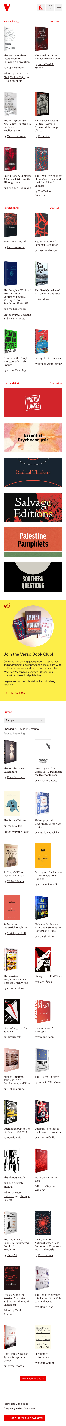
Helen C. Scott (16, 318)
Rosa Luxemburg (16, 309)
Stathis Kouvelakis (48, 832)
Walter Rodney (15, 988)
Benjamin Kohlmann (19, 188)
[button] (41, 7)
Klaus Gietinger (16, 777)
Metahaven (44, 299)
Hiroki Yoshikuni (13, 80)
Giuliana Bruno (15, 1089)
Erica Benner (45, 1255)
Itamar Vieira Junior (50, 363)
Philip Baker (22, 831)
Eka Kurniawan (15, 247)
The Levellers (14, 826)
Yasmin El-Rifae (47, 250)
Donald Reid (14, 1137)
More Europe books (33, 1378)
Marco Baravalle (16, 136)
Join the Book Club (15, 693)
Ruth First (44, 136)
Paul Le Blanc (23, 314)
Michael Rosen (15, 881)
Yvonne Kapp (46, 1037)
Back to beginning (14, 733)
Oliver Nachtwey (47, 780)
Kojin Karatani (15, 67)
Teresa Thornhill (16, 1366)
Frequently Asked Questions (19, 1408)
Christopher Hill (47, 884)
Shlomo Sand (45, 1307)
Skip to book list (12, 715)
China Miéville (46, 1137)
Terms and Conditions (16, 1403)
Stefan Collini (46, 1362)
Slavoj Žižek (45, 981)
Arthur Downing (16, 370)
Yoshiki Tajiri (17, 77)
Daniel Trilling (46, 936)
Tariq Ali (12, 1255)
